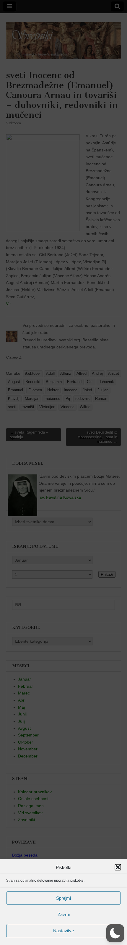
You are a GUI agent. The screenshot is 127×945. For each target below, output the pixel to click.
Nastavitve (63, 930)
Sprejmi (63, 898)
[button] (118, 867)
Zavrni (64, 914)
